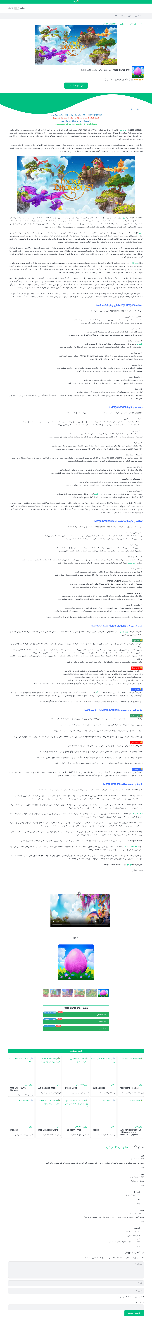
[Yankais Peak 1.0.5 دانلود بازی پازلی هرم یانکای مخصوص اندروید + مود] (130, 1111)
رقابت (96, 494)
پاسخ (142, 1167)
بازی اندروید (132, 24)
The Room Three (73, 1130)
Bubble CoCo (71, 1088)
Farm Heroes (131, 846)
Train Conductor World (48, 1130)
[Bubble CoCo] (76, 1069)
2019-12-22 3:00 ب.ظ (137, 1213)
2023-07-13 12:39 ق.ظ (136, 1159)
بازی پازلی (124, 631)
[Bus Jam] (21, 1111)
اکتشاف (139, 344)
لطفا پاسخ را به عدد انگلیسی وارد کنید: (129, 1297)
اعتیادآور (99, 692)
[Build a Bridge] (103, 1069)
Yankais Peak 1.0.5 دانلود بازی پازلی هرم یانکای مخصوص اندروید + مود (130, 1132)
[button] (76, 8)
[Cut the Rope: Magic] (48, 1069)
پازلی (122, 24)
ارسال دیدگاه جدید (117, 1147)
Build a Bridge (99, 1088)
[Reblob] (103, 1111)
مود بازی (129, 864)
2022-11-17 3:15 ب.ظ (137, 1177)
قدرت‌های (131, 563)
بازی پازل (122, 130)
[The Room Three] (76, 1111)
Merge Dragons (109, 24)
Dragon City (137, 813)
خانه (142, 24)
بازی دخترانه (83, 1085)
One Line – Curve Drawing (18, 1089)
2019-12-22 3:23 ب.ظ (133, 1231)
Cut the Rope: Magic (47, 1088)
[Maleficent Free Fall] (130, 1069)
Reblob (96, 1130)
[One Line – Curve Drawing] (21, 1069)
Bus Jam (14, 1130)
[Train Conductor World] (48, 1111)
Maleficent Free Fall (129, 1088)
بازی (123, 217)
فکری (26, 1085)
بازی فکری (134, 263)
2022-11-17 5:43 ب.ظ (133, 1195)
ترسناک (81, 1127)
